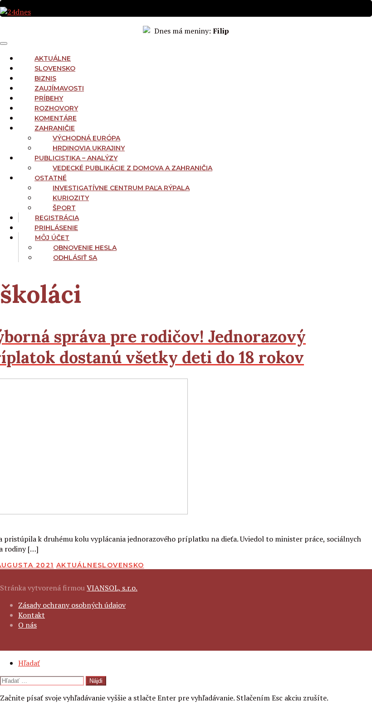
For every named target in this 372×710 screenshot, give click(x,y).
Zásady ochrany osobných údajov (72, 605)
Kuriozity (71, 198)
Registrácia (57, 218)
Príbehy (48, 98)
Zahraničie (54, 128)
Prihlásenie (56, 228)
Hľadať (29, 663)
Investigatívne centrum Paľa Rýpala (121, 188)
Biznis (45, 78)
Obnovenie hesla (85, 248)
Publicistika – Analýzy (75, 158)
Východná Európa (86, 138)
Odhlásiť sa (75, 258)
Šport (64, 208)
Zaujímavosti (59, 88)
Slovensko (54, 68)
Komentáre (55, 118)
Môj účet (52, 238)
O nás (27, 625)
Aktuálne (52, 58)
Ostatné (50, 178)
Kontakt (31, 615)
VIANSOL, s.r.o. (112, 588)
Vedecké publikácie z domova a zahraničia (132, 168)
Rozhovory (56, 108)
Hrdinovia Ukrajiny (89, 148)
